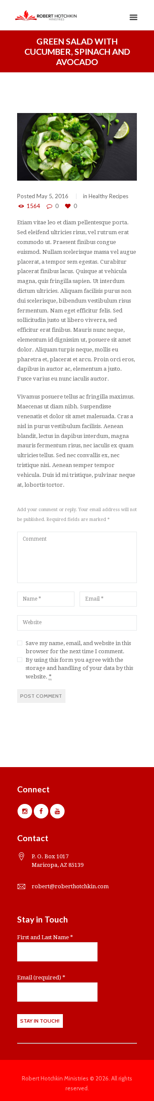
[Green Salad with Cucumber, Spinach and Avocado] (77, 147)
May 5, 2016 (52, 196)
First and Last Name (45, 937)
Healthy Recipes (108, 196)
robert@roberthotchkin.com (70, 886)
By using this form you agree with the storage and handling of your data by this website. (79, 668)
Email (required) (41, 977)
